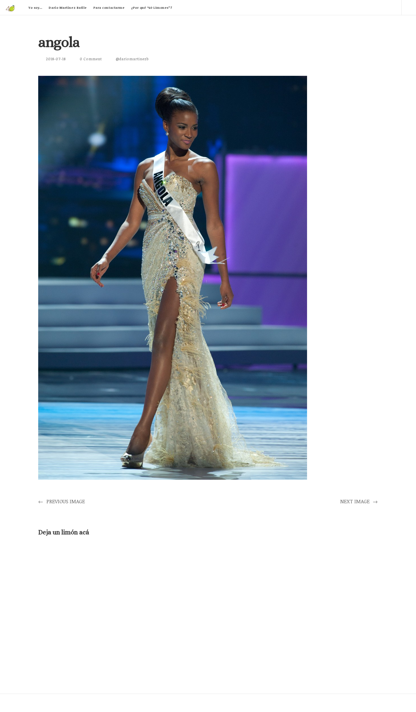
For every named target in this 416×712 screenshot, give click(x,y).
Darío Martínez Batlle (68, 7)
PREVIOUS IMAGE (61, 501)
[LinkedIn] (361, 7)
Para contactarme (109, 7)
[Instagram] (394, 7)
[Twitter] (345, 7)
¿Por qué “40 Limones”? (151, 7)
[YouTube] (378, 7)
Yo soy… (35, 7)
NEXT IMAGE (359, 501)
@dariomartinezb (132, 58)
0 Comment (91, 58)
